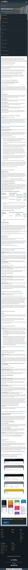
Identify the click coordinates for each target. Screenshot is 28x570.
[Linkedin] (11, 565)
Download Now (5, 522)
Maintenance (2, 536)
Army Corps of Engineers (5, 18)
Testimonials (13, 548)
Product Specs (3, 544)
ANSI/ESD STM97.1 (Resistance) (6, 266)
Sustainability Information (4, 549)
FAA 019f (3, 293)
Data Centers (3, 25)
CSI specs (2, 548)
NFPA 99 (3, 313)
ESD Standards (2, 552)
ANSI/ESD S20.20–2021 (5, 171)
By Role (12, 531)
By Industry (13, 532)
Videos (21, 531)
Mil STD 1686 (3, 432)
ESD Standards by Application (5, 54)
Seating (2, 532)
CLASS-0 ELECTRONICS (5, 222)
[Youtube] (16, 565)
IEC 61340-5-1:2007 (4, 236)
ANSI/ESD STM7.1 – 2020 (5, 354)
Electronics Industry (4, 29)
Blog (20, 532)
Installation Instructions (4, 547)
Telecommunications (4, 43)
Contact (13, 549)
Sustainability (13, 547)
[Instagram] (13, 565)
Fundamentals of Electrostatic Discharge (8, 181)
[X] (14, 565)
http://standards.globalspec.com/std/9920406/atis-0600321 (10, 393)
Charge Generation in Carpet (5, 22)
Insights (21, 529)
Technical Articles (22, 533)
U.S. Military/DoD (4, 47)
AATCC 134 (3, 117)
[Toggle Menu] (26, 1)
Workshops (21, 538)
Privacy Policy (14, 563)
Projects (2, 537)
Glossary (21, 541)
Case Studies (21, 537)
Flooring (2, 531)
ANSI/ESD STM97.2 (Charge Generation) (7, 276)
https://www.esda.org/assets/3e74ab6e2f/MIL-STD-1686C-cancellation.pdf (14, 451)
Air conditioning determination (11, 140)
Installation (2, 533)
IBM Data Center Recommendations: (7, 129)
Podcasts (21, 536)
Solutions (13, 529)
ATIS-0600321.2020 (5, 392)
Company (13, 543)
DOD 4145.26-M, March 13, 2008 (6, 413)
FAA (2, 36)
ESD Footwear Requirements (5, 50)
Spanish (2, 553)
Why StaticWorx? (14, 544)
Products (2, 529)
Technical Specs (3, 543)
